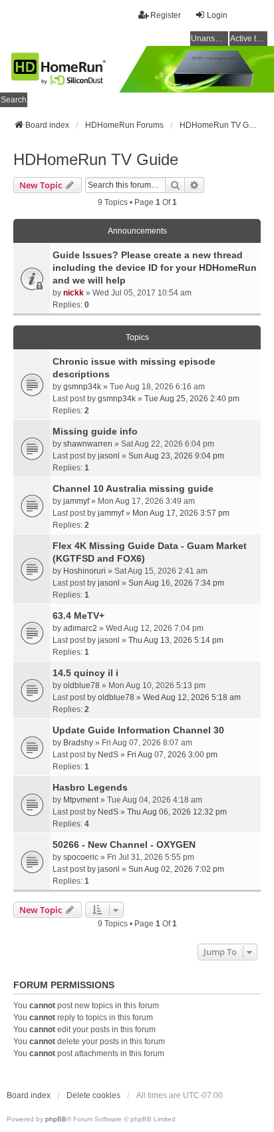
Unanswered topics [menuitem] (209, 38)
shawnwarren (87, 444)
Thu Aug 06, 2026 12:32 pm (177, 812)
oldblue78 (81, 685)
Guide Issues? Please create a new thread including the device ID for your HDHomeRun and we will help (155, 267)
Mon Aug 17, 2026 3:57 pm (180, 513)
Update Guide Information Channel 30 (138, 730)
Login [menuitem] (217, 15)
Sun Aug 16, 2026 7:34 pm (176, 583)
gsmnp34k (82, 386)
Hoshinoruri (84, 571)
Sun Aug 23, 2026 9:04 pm (176, 456)
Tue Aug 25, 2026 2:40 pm (191, 398)
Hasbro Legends (90, 787)
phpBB (56, 1119)
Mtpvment (80, 800)
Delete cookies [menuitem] (93, 1095)
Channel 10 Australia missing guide (133, 488)
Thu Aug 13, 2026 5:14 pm (175, 640)
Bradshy (78, 742)
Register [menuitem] (165, 15)
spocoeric (80, 857)
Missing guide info (95, 431)
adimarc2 (80, 628)
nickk (73, 292)
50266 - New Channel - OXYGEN (124, 844)
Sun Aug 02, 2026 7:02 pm (176, 869)
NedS (108, 754)
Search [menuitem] (14, 99)
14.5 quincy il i (85, 672)
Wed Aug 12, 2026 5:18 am (192, 697)
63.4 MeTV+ (78, 615)
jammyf (76, 501)
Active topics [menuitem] (248, 38)
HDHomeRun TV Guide (95, 159)
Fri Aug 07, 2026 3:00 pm (172, 754)
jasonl (109, 456)
